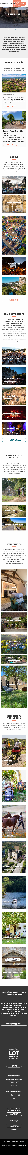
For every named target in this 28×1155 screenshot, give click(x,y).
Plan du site (7, 1141)
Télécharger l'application (14, 1114)
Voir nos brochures (14, 1130)
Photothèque (6, 1145)
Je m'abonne (13, 1086)
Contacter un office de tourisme (14, 1065)
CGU (24, 1145)
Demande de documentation (14, 1125)
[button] (4, 4)
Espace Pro (15, 1141)
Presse (22, 1141)
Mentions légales (17, 1145)
